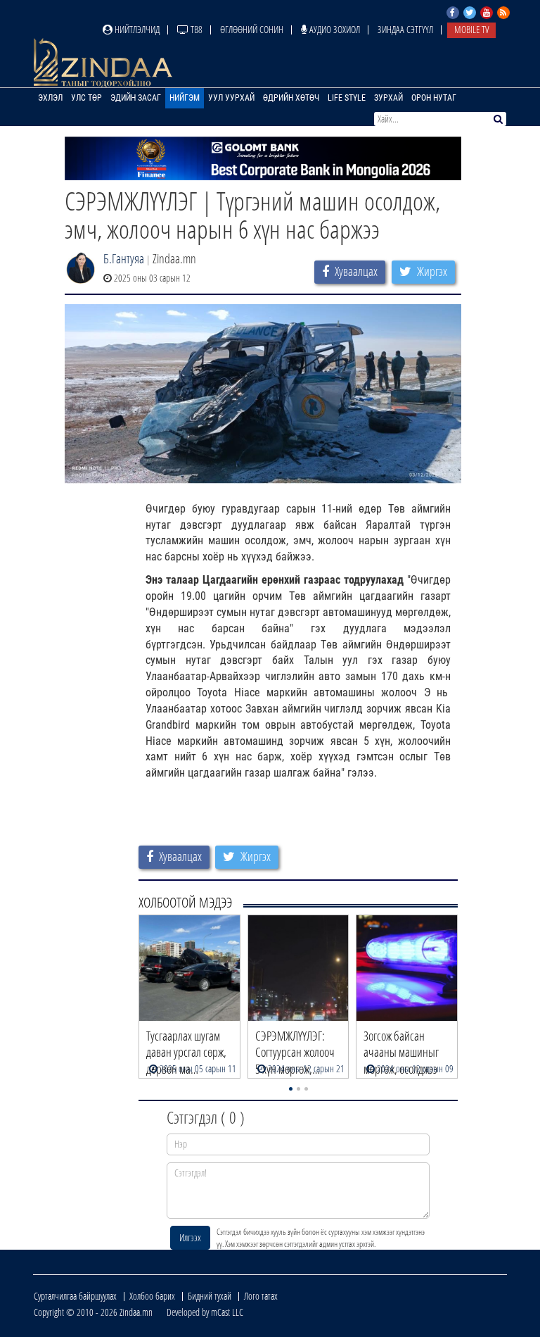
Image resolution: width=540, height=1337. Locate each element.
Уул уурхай (231, 98)
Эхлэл (50, 98)
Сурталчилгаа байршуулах (75, 1296)
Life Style (347, 98)
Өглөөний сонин (251, 29)
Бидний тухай (209, 1296)
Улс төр (86, 98)
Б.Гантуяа (123, 258)
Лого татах (261, 1296)
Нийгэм (184, 98)
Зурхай (388, 98)
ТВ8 (195, 29)
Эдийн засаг (135, 98)
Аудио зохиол (333, 29)
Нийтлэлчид (136, 29)
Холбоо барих (152, 1296)
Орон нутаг (433, 98)
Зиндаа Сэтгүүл (405, 29)
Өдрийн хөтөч (291, 98)
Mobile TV (471, 29)
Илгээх (190, 1237)
